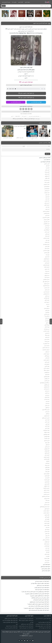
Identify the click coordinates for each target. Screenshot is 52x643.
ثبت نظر (47, 154)
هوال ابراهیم (46, 558)
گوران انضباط (46, 479)
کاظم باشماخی (46, 459)
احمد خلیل (47, 194)
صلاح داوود (47, 374)
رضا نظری (47, 322)
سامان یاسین (46, 339)
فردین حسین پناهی (45, 417)
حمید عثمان (47, 289)
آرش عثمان (47, 170)
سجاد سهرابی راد (46, 343)
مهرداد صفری (46, 525)
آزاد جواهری (47, 176)
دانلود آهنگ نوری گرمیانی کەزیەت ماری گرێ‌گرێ (39, 602)
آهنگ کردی (20, 2)
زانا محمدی (47, 333)
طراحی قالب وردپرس (27, 638)
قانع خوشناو (47, 450)
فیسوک (31, 109)
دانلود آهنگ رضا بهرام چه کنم (45, 628)
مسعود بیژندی (46, 510)
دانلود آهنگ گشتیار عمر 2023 (18, 118)
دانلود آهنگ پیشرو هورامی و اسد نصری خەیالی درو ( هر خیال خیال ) (35, 591)
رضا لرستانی (47, 318)
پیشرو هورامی (46, 258)
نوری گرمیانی (47, 546)
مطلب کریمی (47, 515)
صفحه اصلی (27, 2)
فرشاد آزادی (47, 426)
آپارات (33, 641)
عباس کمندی (47, 380)
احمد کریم (47, 196)
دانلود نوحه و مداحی (46, 570)
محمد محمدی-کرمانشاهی (44, 506)
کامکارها (47, 461)
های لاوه (47, 552)
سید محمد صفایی (46, 347)
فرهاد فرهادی (46, 436)
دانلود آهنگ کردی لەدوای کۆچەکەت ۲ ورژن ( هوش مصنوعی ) (36, 608)
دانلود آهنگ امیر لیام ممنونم (12, 626)
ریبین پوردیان (46, 329)
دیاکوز (48, 306)
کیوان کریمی (47, 475)
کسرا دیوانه (47, 465)
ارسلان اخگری (46, 205)
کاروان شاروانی (46, 457)
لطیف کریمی (47, 481)
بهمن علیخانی (46, 252)
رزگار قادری (47, 312)
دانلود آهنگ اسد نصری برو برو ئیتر (42, 581)
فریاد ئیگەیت (46, 438)
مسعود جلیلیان (46, 512)
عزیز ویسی (47, 395)
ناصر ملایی (47, 537)
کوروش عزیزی (46, 473)
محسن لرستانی (46, 492)
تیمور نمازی (47, 263)
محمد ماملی (47, 502)
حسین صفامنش (46, 279)
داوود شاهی (47, 300)
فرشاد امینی (47, 428)
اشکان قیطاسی (46, 213)
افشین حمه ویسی (46, 217)
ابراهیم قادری (46, 186)
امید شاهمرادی (46, 223)
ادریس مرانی (47, 203)
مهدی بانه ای (46, 521)
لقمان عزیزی (47, 484)
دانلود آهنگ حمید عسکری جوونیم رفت (43, 626)
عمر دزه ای (47, 411)
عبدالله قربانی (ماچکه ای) (44, 382)
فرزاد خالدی (47, 422)
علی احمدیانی (46, 399)
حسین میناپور (46, 283)
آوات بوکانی (47, 178)
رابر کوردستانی (46, 308)
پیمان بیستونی (46, 260)
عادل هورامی (47, 378)
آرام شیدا (47, 167)
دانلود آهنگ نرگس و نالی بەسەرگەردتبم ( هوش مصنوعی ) (37, 593)
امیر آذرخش (47, 225)
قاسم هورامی (46, 448)
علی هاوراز (47, 407)
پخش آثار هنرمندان (6, 2)
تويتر (25, 641)
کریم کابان (47, 463)
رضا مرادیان (47, 320)
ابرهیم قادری (46, 188)
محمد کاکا (47, 500)
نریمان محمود (46, 543)
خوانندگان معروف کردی (45, 161)
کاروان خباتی (47, 455)
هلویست (47, 556)
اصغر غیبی (47, 215)
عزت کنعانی (47, 393)
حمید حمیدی (46, 287)
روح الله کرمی (47, 325)
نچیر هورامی (47, 541)
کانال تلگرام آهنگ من (35, 102)
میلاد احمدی (47, 531)
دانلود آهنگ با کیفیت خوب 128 (25, 97)
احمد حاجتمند (46, 192)
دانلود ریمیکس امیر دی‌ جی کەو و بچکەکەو (40, 598)
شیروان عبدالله (46, 370)
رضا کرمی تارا (47, 316)
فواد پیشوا (47, 442)
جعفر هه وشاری (46, 265)
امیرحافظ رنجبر (46, 229)
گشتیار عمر (31, 116)
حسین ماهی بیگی (46, 281)
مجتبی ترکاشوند (46, 488)
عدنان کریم (47, 391)
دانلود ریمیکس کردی (46, 568)
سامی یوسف (47, 341)
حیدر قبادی (47, 296)
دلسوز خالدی (46, 302)
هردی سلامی (47, 554)
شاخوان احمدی (46, 360)
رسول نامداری (46, 314)
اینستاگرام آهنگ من (15, 102)
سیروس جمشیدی (46, 349)
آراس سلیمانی (46, 163)
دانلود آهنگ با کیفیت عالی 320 (25, 93)
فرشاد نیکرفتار (46, 432)
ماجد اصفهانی (46, 486)
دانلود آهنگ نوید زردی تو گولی (43, 585)
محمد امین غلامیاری (45, 496)
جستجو (3, 5)
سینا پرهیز (47, 351)
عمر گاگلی (47, 413)
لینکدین (26, 109)
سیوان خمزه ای (46, 353)
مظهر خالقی (47, 517)
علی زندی (47, 401)
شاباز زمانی (47, 358)
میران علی (47, 527)
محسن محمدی (46, 494)
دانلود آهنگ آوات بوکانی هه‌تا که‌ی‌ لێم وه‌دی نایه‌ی (39, 610)
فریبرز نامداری (46, 440)
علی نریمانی (47, 405)
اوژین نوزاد (47, 236)
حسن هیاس (47, 273)
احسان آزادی (47, 190)
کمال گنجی (47, 469)
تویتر (29, 109)
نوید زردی (47, 548)
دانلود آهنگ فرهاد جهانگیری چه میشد (10, 620)
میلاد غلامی (47, 533)
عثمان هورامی (46, 387)
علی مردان (47, 403)
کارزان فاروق (47, 453)
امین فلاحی (47, 234)
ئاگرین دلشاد (46, 182)
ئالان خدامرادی (46, 184)
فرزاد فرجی (47, 424)
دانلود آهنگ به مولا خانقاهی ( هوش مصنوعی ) (39, 595)
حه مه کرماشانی (46, 294)
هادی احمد (47, 550)
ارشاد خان (47, 207)
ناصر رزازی (47, 535)
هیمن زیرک (47, 560)
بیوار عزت (47, 254)
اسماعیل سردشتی (46, 211)
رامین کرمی (47, 310)
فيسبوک (19, 641)
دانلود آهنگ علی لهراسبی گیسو (45, 622)
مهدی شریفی (46, 523)
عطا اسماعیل (47, 397)
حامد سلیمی (47, 269)
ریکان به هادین (46, 331)
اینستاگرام (30, 641)
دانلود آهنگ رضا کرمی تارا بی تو (11, 628)
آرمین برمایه (47, 172)
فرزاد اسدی (47, 420)
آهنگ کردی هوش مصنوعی (44, 157)
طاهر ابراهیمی (46, 376)
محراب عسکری (46, 490)
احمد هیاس (47, 201)
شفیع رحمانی (47, 364)
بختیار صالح (47, 248)
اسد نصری (47, 209)
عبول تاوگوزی (46, 384)
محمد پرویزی (46, 498)
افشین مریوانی (46, 219)
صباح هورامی (46, 372)
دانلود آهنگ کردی (36, 116)
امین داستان (47, 232)
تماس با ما (14, 2)
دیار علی (47, 304)
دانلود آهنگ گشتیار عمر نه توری (40, 23)
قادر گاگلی (47, 444)
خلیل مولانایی (46, 298)
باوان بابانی (47, 246)
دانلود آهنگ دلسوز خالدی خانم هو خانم (41, 600)
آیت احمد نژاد (46, 180)
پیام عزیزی (47, 256)
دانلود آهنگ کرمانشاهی (45, 566)
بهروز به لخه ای (46, 250)
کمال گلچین (47, 467)
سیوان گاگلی (47, 356)
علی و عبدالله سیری (45, 409)
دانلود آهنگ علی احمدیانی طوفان (11, 618)
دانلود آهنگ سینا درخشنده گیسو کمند (43, 624)
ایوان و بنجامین (46, 238)
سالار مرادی (47, 337)
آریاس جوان (47, 174)
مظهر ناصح (47, 519)
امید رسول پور (46, 221)
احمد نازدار (47, 198)
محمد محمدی (46, 504)
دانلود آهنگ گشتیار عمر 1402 (29, 118)
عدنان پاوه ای (46, 389)
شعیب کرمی (47, 362)
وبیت (21, 638)
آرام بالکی (47, 165)
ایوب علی (47, 240)
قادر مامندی (47, 446)
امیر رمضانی (47, 227)
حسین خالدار (47, 277)
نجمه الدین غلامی (46, 539)
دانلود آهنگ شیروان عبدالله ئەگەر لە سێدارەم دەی (39, 606)
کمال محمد (47, 471)
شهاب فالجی (47, 366)
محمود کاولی (47, 508)
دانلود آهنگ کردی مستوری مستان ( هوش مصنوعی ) (38, 604)
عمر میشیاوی (46, 415)
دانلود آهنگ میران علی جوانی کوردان (42, 587)
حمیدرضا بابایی (46, 291)
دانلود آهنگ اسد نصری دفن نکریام (42, 589)
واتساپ (23, 109)
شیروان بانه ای (46, 368)
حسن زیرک (47, 271)
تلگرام (21, 109)
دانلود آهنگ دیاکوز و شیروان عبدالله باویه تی (40, 583)
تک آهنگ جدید (47, 159)
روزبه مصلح (47, 327)
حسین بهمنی (47, 275)
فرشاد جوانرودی (46, 430)
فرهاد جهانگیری (46, 434)
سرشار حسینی (46, 345)
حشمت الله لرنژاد (46, 285)
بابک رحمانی (47, 242)
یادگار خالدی (47, 562)
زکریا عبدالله (47, 335)
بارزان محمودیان (46, 244)
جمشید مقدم (46, 267)
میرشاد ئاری (47, 529)
